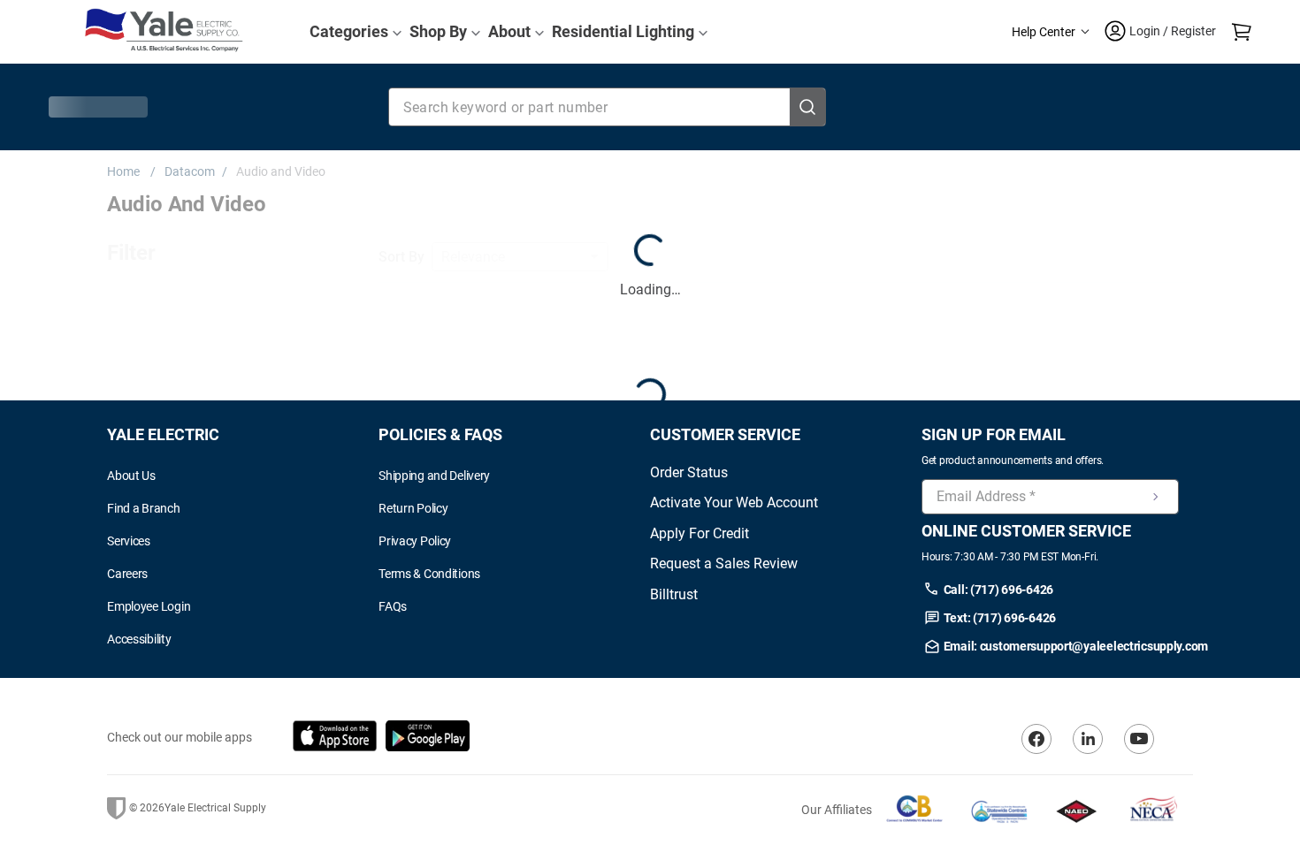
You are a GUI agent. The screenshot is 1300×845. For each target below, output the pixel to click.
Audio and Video (280, 171)
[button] (1051, 32)
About (509, 31)
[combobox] (607, 107)
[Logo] (163, 32)
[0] (1241, 31)
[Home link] (127, 171)
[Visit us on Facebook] (1036, 771)
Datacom (189, 171)
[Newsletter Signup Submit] (1156, 528)
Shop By (438, 31)
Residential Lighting (623, 31)
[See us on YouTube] (1139, 771)
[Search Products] (807, 107)
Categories (349, 31)
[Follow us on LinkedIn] (1087, 771)
